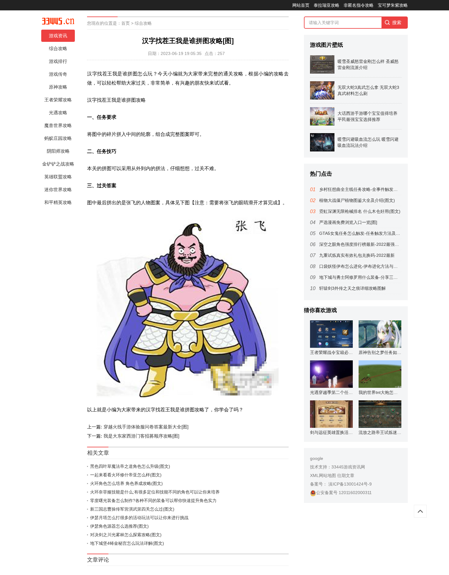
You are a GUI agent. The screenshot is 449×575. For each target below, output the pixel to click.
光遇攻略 (58, 112)
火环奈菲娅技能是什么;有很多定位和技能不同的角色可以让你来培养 (155, 491)
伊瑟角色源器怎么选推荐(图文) (119, 526)
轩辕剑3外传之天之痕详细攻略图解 (352, 288)
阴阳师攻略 (58, 151)
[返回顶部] (420, 511)
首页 (125, 23)
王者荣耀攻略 (58, 99)
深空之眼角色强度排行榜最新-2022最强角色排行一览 (369, 244)
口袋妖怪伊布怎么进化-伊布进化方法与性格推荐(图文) (370, 266)
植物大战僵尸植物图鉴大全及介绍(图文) (357, 200)
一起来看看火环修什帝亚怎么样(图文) (126, 474)
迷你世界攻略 (58, 189)
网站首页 (300, 5)
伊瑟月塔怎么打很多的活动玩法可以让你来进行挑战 (139, 517)
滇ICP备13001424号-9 (349, 484)
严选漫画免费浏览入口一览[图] (348, 222)
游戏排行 (58, 61)
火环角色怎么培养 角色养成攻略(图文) (126, 483)
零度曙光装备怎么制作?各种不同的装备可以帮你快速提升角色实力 (153, 500)
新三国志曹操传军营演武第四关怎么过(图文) (132, 509)
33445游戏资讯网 (348, 466)
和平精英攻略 (58, 202)
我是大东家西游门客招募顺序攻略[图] (141, 436)
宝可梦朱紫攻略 (393, 5)
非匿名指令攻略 (359, 5)
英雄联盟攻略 (58, 176)
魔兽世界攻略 (58, 125)
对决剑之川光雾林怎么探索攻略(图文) (126, 534)
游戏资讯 (58, 35)
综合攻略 (58, 48)
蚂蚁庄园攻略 (58, 138)
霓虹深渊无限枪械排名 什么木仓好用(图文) (359, 211)
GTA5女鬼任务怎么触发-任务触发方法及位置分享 (366, 233)
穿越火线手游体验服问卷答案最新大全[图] (146, 426)
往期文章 (345, 475)
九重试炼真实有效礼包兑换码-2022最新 (357, 255)
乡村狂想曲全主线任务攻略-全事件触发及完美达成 (367, 189)
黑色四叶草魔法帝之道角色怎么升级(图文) (130, 466)
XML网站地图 (323, 475)
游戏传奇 (58, 74)
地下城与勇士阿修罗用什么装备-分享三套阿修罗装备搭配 (373, 277)
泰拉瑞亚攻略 (326, 5)
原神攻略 (58, 86)
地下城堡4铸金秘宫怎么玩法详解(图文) (127, 543)
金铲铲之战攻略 (58, 163)
